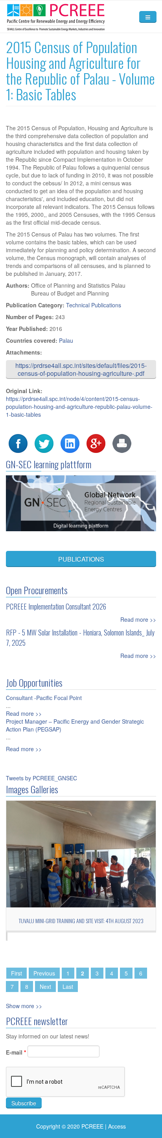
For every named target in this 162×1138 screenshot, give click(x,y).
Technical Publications (93, 305)
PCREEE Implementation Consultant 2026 (56, 606)
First (16, 973)
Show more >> (24, 1006)
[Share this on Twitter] (44, 443)
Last (68, 986)
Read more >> (138, 619)
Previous (44, 973)
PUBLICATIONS (81, 558)
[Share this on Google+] (96, 443)
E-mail (16, 1052)
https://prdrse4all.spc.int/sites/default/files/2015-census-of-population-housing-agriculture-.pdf (81, 369)
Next (45, 986)
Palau (66, 340)
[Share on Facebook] (18, 443)
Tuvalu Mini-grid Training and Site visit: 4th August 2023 (81, 920)
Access (117, 1126)
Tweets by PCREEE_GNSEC (41, 778)
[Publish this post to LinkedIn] (70, 443)
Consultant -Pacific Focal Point (44, 698)
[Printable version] (121, 443)
